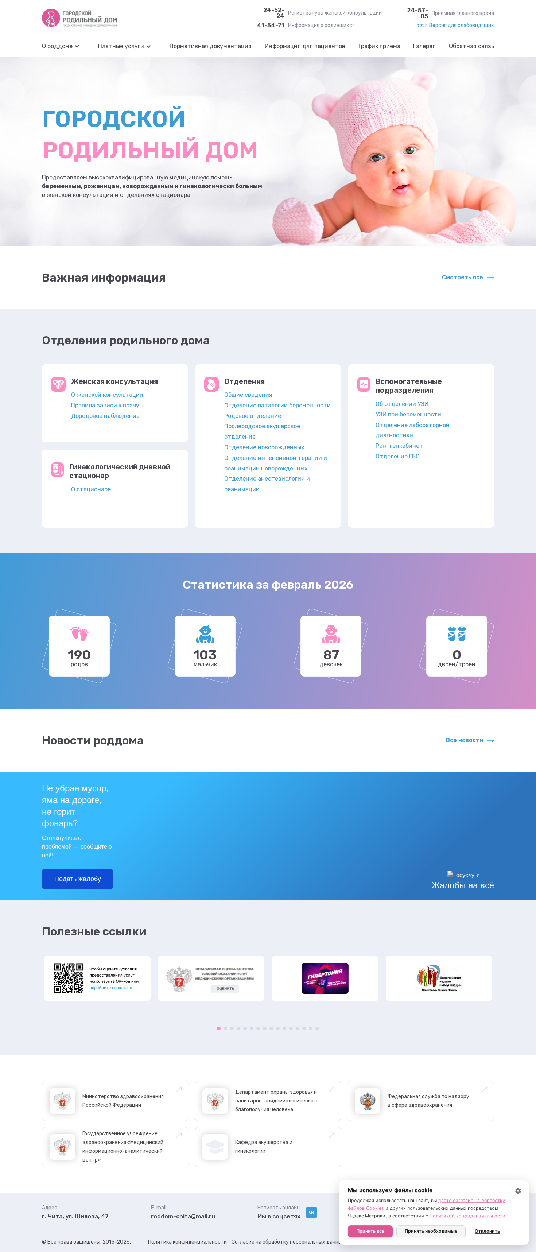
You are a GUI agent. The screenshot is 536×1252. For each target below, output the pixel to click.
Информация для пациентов (305, 46)
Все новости (464, 740)
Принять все (370, 1231)
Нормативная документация (211, 46)
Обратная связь (471, 46)
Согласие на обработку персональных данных (288, 1242)
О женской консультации (107, 394)
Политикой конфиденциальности (467, 1215)
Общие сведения (248, 394)
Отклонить (487, 1231)
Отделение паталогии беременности (277, 405)
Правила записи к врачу (105, 405)
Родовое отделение (252, 415)
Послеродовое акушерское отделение (262, 431)
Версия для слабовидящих (461, 25)
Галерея (424, 46)
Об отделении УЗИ (402, 403)
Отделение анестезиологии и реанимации (267, 484)
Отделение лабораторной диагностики (413, 430)
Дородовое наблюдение (105, 415)
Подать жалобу (77, 879)
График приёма (379, 46)
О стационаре (91, 489)
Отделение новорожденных (264, 447)
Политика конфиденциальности (187, 1242)
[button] (64, 46)
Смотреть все (462, 277)
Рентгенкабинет (399, 445)
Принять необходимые (431, 1231)
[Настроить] (518, 1191)
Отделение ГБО (398, 456)
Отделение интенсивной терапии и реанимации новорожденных (275, 463)
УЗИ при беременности (408, 414)
